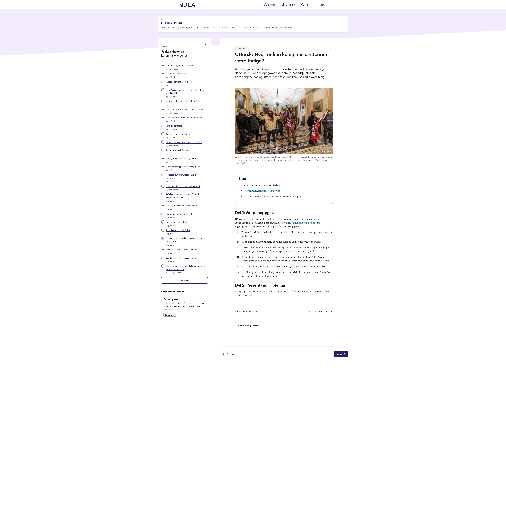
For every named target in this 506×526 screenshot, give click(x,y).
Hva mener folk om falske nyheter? (181, 213)
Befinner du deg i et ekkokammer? (181, 249)
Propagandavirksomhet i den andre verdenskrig (182, 176)
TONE (317, 241)
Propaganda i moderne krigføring (181, 158)
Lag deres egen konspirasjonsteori (181, 257)
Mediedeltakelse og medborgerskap (177, 27)
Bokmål (272, 4)
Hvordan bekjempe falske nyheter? (181, 101)
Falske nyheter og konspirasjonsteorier (218, 27)
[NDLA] (187, 5)
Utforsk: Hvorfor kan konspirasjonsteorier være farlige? (184, 240)
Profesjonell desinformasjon (178, 150)
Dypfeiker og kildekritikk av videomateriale (184, 109)
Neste (339, 354)
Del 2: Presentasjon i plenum (260, 285)
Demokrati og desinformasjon (179, 65)
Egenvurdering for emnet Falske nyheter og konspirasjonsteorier (185, 267)
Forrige (230, 354)
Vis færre (184, 280)
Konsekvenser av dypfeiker (178, 230)
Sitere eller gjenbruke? (249, 325)
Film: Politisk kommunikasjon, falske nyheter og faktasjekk (185, 91)
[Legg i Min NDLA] (330, 48)
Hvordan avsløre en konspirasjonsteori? (184, 142)
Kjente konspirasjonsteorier (178, 134)
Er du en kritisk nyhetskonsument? (181, 205)
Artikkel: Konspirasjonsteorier (263, 190)
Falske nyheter (171, 299)
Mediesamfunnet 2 (171, 22)
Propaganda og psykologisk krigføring (183, 166)
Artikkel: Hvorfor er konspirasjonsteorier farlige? (273, 196)
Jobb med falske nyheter (177, 222)
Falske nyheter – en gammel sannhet (183, 186)
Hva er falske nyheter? (176, 73)
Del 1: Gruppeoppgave (255, 212)
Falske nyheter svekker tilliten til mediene (184, 117)
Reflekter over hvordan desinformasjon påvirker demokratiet (183, 196)
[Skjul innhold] (204, 45)
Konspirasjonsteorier (175, 125)
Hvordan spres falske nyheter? (179, 81)
